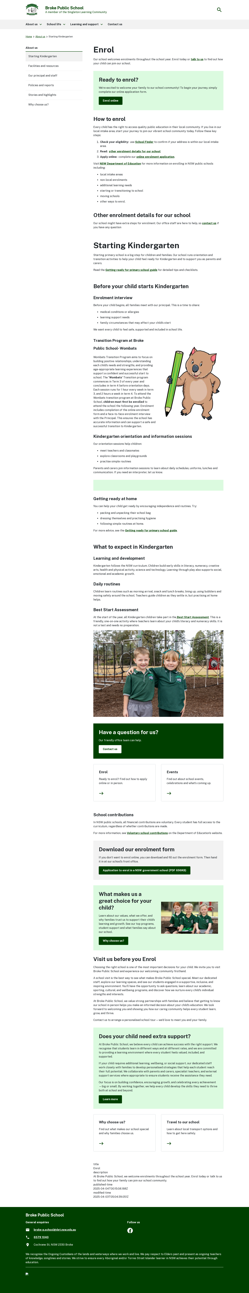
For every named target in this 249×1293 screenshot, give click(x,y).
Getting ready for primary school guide (131, 270)
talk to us (197, 59)
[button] (33, 24)
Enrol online (110, 100)
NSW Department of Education (120, 163)
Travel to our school (183, 1122)
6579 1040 (41, 1237)
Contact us (110, 749)
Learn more (110, 1099)
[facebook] (130, 1232)
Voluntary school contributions (147, 833)
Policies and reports (41, 85)
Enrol (103, 772)
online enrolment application (155, 156)
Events (172, 772)
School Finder (144, 142)
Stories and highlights (42, 95)
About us (40, 36)
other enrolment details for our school (134, 151)
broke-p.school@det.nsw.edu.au (55, 1229)
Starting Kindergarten (42, 56)
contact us (209, 223)
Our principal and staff (42, 75)
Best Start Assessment (192, 617)
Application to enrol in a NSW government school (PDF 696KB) (144, 870)
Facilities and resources (43, 66)
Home (29, 36)
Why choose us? (113, 940)
